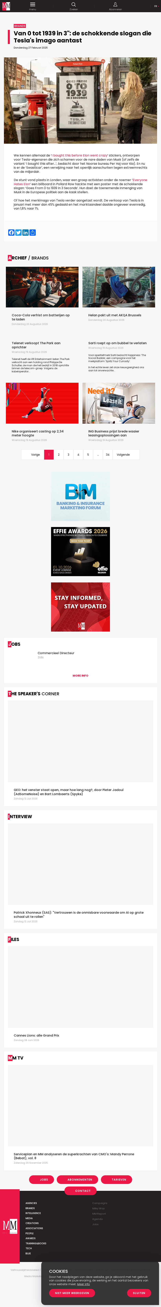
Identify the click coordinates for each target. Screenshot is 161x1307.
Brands (30, 1208)
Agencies (31, 1203)
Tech (29, 1248)
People (30, 1233)
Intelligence (33, 1213)
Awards (31, 1238)
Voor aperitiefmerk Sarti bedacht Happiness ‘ (115, 355)
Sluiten (139, 1293)
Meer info (83, 1284)
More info (80, 676)
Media (29, 1218)
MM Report (99, 1214)
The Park (65, 359)
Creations (32, 1223)
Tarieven (119, 1180)
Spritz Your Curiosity (117, 361)
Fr (155, 6)
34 (108, 455)
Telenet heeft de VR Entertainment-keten (36, 359)
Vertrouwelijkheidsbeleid (25, 1270)
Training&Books (36, 1243)
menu (32, 9)
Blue (28, 1253)
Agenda (97, 1219)
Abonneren (115, 9)
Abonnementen (80, 1180)
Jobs (44, 1180)
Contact (83, 1191)
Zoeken (74, 9)
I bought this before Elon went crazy (79, 155)
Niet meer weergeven (72, 1293)
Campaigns (99, 1203)
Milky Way (98, 1208)
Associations (34, 1228)
